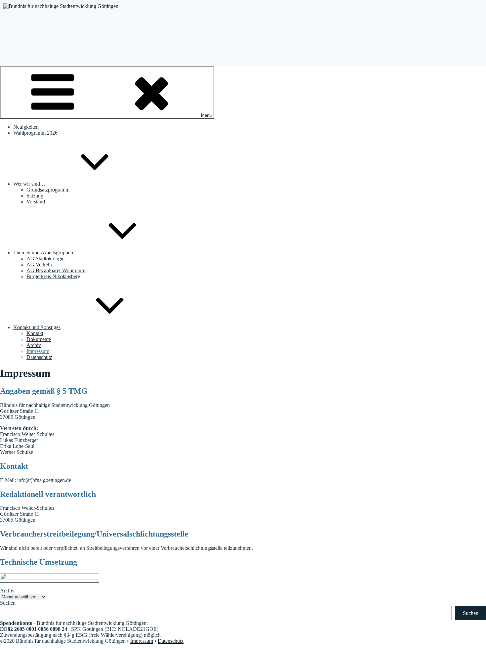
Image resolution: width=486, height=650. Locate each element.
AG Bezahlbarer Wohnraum (55, 270)
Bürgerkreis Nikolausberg (53, 276)
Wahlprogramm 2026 (35, 133)
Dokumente (38, 339)
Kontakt (34, 333)
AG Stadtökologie (45, 258)
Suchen (8, 603)
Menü (206, 115)
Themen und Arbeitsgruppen (43, 252)
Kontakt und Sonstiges (37, 327)
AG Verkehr (39, 264)
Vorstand (35, 201)
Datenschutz (39, 357)
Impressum (37, 351)
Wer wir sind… (29, 184)
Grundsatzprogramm (47, 190)
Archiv (33, 345)
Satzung (34, 195)
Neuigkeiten (26, 127)
